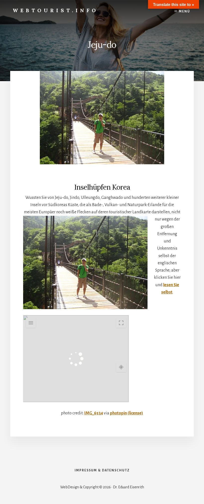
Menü (184, 11)
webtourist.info (55, 10)
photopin (118, 413)
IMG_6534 (93, 413)
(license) (135, 413)
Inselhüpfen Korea (102, 187)
